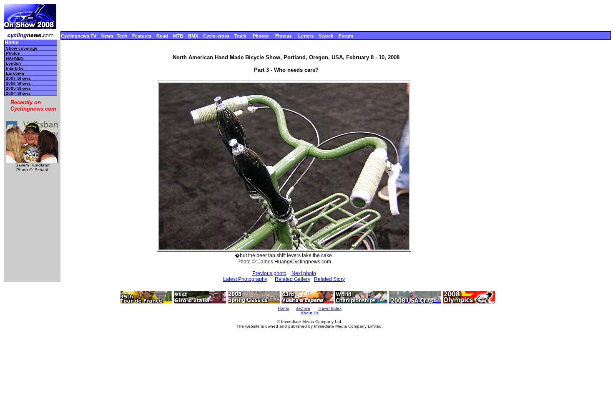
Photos (261, 35)
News (107, 35)
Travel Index (330, 308)
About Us (310, 313)
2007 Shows (18, 78)
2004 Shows (18, 93)
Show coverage (22, 48)
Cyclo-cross (216, 35)
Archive (303, 308)
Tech (122, 35)
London (13, 63)
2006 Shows (18, 83)
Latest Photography (245, 279)
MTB (178, 35)
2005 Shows (18, 88)
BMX (193, 35)
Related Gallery (292, 279)
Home (12, 42)
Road (162, 35)
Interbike (15, 68)
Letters (306, 35)
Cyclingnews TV (78, 35)
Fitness (283, 35)
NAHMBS (15, 58)
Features (141, 35)
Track (240, 35)
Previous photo (269, 273)
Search (326, 35)
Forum (346, 35)
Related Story (329, 279)
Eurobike (15, 73)
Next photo (303, 273)
